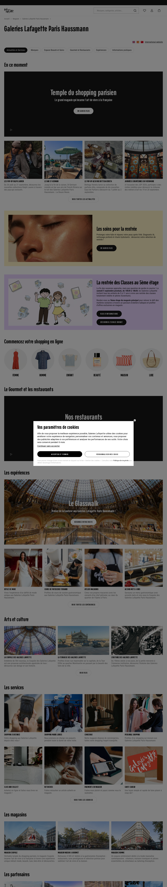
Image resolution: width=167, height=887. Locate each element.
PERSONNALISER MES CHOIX (107, 454)
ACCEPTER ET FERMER (59, 454)
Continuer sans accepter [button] (48, 446)
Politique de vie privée (120, 460)
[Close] (135, 420)
